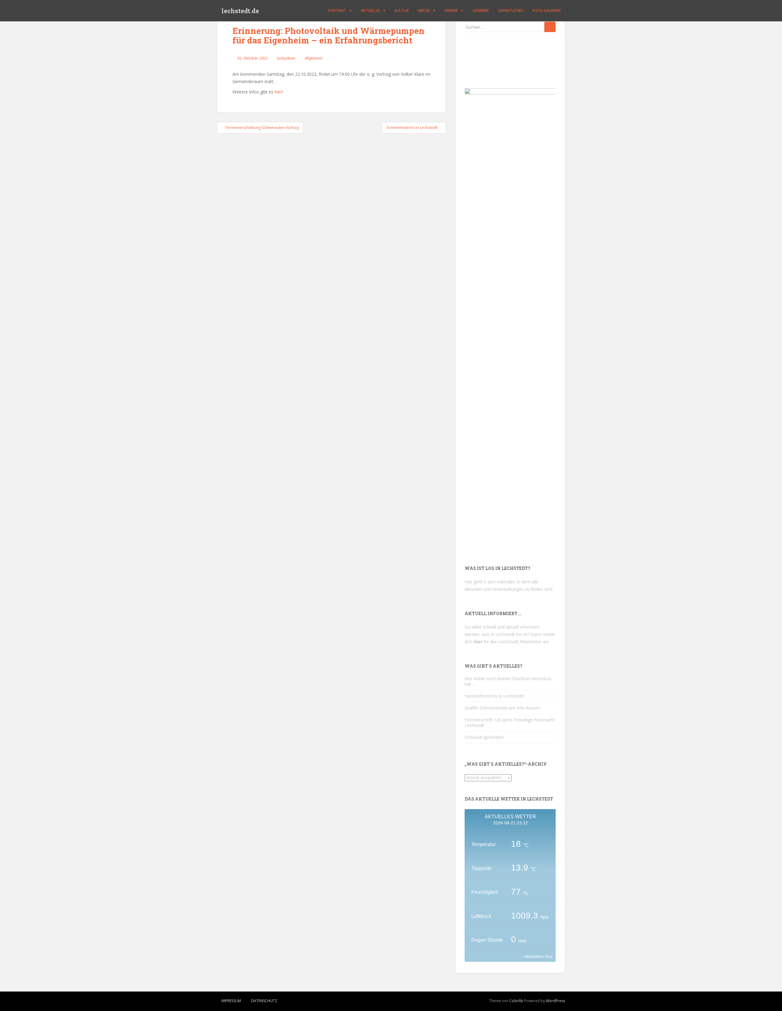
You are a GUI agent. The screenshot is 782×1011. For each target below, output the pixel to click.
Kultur (402, 10)
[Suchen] (550, 27)
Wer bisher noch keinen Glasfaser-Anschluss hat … (508, 681)
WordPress (555, 1000)
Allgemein (314, 58)
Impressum (231, 1000)
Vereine (451, 10)
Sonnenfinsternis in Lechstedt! (494, 696)
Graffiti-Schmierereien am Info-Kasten (502, 708)
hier (278, 92)
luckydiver (286, 58)
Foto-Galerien (546, 10)
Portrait (337, 10)
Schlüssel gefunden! (484, 737)
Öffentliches (510, 10)
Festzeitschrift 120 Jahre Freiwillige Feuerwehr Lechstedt (510, 722)
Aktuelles (370, 10)
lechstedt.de (240, 11)
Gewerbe (481, 10)
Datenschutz (264, 1000)
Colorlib (516, 1000)
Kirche (424, 10)
